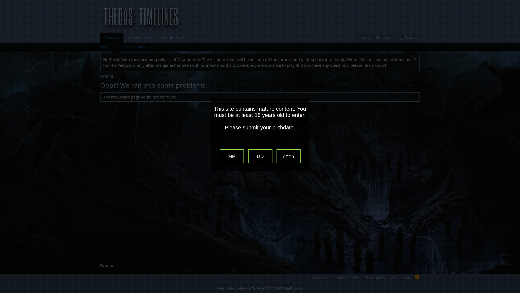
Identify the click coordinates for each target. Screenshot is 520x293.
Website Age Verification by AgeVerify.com (513, 291)
